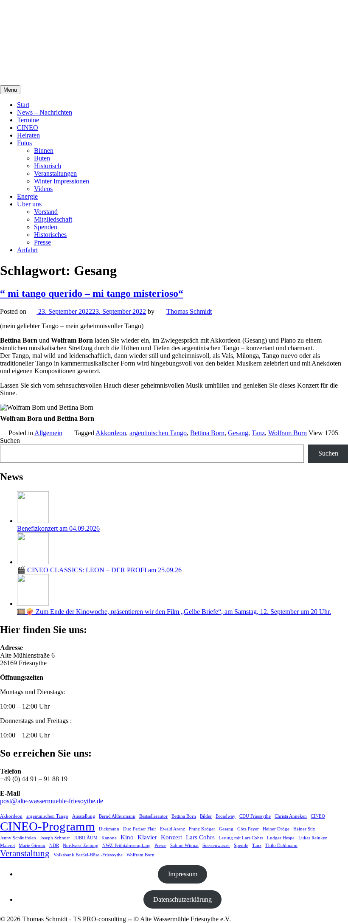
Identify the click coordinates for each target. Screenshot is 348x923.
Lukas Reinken (313, 838)
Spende (241, 845)
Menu (10, 90)
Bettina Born (207, 432)
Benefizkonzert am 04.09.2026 (58, 528)
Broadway (226, 816)
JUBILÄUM (86, 838)
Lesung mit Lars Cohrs (241, 838)
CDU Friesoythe (255, 816)
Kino (127, 837)
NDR (54, 845)
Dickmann (109, 829)
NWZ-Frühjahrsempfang (126, 845)
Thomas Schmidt (189, 311)
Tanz (258, 432)
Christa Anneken (291, 816)
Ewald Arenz (172, 829)
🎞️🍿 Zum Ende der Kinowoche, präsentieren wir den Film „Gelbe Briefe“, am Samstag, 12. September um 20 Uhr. (174, 611)
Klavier (147, 837)
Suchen (10, 440)
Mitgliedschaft (53, 219)
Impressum (182, 874)
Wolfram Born (287, 432)
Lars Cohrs (200, 837)
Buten (42, 158)
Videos (43, 188)
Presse (42, 242)
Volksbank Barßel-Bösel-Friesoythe (88, 855)
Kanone (109, 838)
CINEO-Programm (47, 826)
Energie (27, 196)
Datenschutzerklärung (182, 899)
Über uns (29, 204)
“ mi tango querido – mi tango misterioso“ (91, 293)
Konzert (171, 837)
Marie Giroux (32, 845)
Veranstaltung (25, 853)
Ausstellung (83, 816)
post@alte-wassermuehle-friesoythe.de (51, 801)
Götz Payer (248, 829)
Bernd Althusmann (117, 816)
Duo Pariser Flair (139, 829)
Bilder (206, 816)
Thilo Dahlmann (281, 845)
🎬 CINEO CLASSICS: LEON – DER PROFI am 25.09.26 (99, 570)
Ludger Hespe (281, 838)
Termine (28, 120)
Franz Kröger (202, 829)
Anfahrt (27, 249)
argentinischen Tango (158, 432)
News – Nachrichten (44, 112)
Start (23, 104)
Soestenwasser (216, 845)
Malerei (7, 845)
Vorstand (46, 211)
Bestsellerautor (153, 816)
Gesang (238, 432)
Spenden (45, 227)
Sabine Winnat (184, 845)
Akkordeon (110, 432)
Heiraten (28, 135)
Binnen (43, 150)
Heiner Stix (304, 829)
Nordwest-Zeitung (80, 845)
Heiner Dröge (276, 829)
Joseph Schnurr (55, 838)
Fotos (24, 142)
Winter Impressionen (61, 181)
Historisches (50, 234)
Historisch (47, 165)
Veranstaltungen (55, 173)
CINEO (27, 127)
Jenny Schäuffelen (18, 838)
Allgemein (48, 432)
